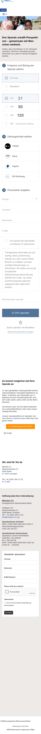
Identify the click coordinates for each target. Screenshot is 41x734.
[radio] (20, 146)
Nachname (8, 568)
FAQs (32, 729)
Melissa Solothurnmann (16, 418)
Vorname (7, 559)
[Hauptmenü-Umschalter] (5, 14)
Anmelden (8, 613)
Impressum (25, 729)
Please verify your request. (14, 586)
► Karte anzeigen (9, 474)
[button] (3, 10)
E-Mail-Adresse (10, 577)
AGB (8, 729)
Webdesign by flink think (21, 726)
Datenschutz (15, 729)
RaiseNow (29, 327)
